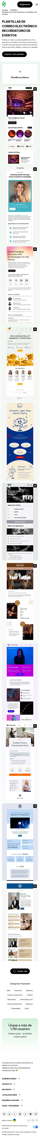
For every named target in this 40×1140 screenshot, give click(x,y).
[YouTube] (31, 1114)
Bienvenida (12, 999)
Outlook (30, 995)
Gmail (27, 1008)
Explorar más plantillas (14, 54)
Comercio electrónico (15, 995)
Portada (5, 10)
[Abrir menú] (37, 4)
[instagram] (20, 1114)
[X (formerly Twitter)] (15, 1114)
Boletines (29, 990)
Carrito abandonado (14, 1004)
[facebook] (4, 1114)
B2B (8, 990)
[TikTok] (25, 1114)
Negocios (29, 1004)
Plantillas (14, 10)
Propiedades (15, 1008)
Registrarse (25, 4)
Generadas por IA (26, 999)
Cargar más (22, 971)
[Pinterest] (36, 1114)
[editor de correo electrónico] (4, 4)
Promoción (18, 990)
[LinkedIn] (9, 1114)
